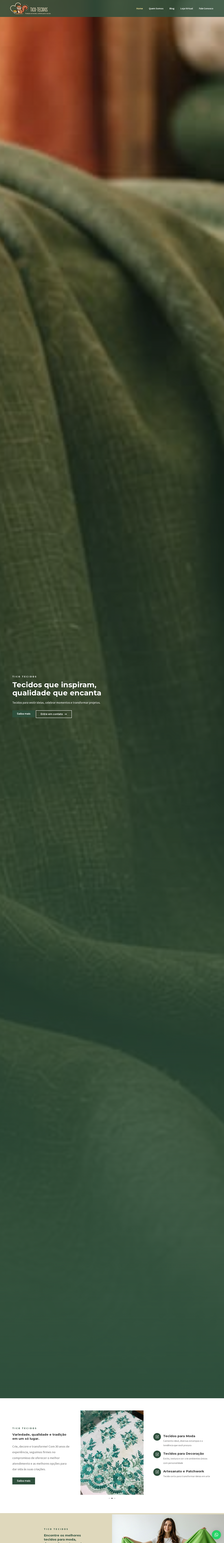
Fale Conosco (206, 8)
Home (139, 8)
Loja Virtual (186, 8)
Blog (171, 8)
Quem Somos (156, 8)
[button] (84, 1453)
